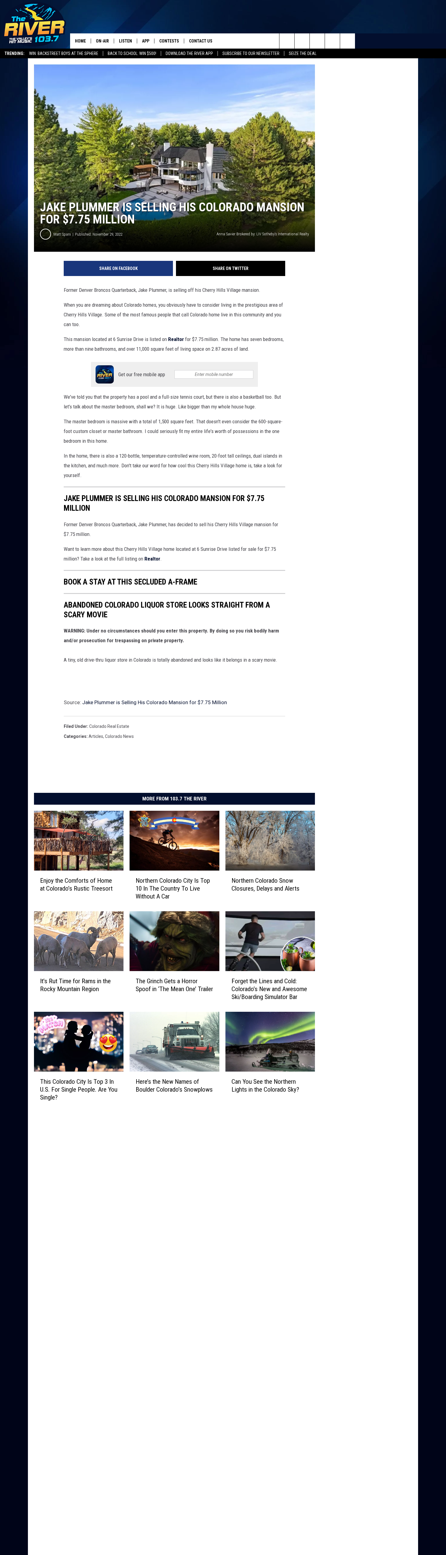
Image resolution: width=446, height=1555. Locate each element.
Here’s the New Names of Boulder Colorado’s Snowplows (174, 1085)
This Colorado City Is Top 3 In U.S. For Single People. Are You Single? (78, 1089)
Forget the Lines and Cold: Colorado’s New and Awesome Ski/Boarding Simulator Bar (269, 989)
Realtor (176, 339)
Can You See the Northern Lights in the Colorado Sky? (265, 1085)
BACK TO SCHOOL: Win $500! (132, 53)
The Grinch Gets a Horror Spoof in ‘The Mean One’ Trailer (174, 985)
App (145, 41)
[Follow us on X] (347, 41)
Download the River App (189, 53)
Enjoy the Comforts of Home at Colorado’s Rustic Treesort (76, 884)
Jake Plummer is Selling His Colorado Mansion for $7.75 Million (154, 702)
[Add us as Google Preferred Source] (302, 41)
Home (80, 41)
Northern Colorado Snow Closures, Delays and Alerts (265, 884)
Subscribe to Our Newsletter (250, 53)
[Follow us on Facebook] (317, 41)
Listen (125, 41)
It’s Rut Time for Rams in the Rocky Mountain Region (75, 985)
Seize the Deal (302, 53)
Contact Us (200, 41)
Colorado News (119, 736)
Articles (96, 736)
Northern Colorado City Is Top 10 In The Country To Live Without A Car (173, 888)
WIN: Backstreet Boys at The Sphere (63, 53)
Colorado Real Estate (109, 726)
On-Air (102, 41)
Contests (169, 41)
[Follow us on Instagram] (332, 41)
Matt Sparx (62, 234)
